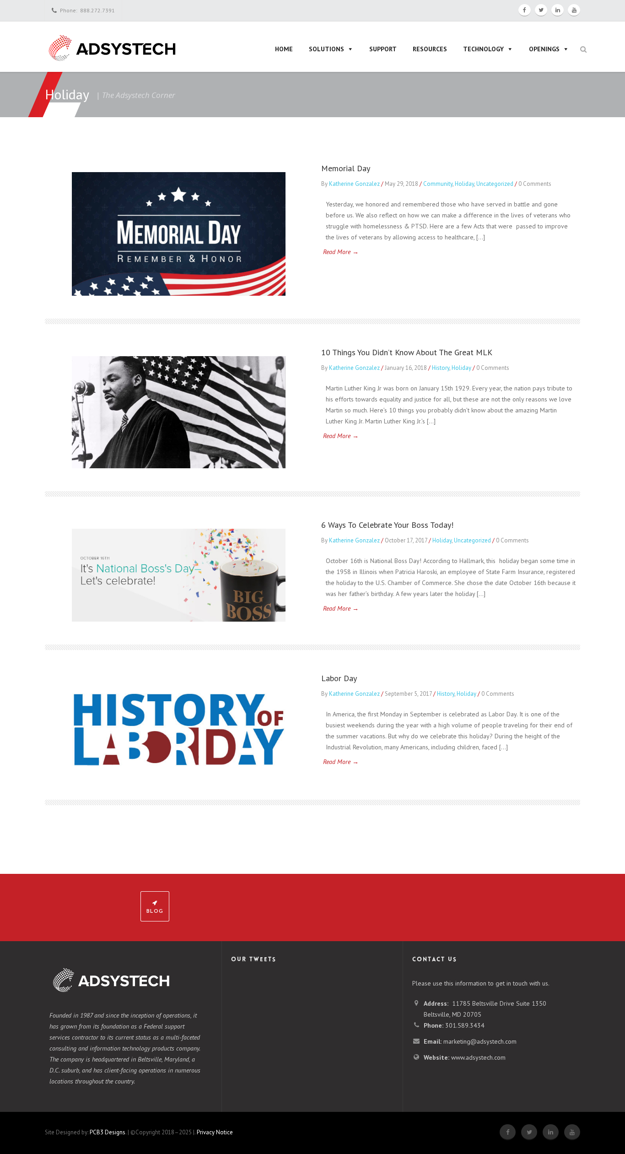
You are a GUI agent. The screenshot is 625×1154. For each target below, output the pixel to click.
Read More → (341, 252)
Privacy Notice (215, 1132)
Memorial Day (345, 168)
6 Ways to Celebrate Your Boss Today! (387, 525)
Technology (483, 49)
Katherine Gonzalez (354, 184)
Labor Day (339, 678)
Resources (430, 49)
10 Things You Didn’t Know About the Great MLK (406, 352)
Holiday (464, 184)
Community (438, 184)
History (440, 368)
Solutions (326, 49)
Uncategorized (494, 184)
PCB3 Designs (107, 1132)
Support (383, 49)
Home (284, 49)
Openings (544, 49)
